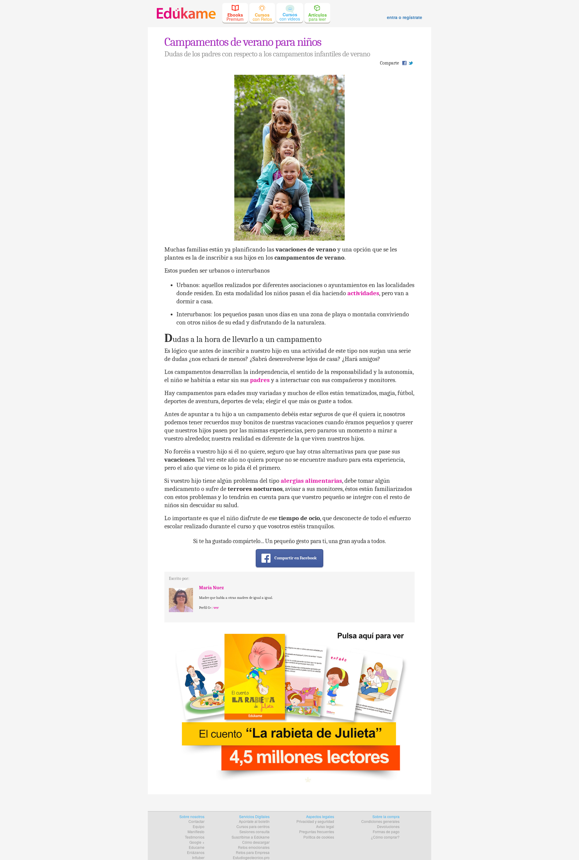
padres (260, 380)
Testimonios (194, 836)
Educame (196, 847)
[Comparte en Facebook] (404, 63)
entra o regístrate (404, 17)
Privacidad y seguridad (315, 821)
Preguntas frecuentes (316, 831)
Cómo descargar (256, 842)
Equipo (198, 826)
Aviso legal (325, 826)
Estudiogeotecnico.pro (251, 857)
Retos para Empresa (253, 852)
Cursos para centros (253, 826)
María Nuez (211, 587)
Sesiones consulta (254, 831)
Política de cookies (318, 836)
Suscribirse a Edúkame (251, 836)
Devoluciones (388, 826)
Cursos (262, 17)
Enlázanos (195, 852)
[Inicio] (186, 12)
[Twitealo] (410, 63)
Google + (196, 842)
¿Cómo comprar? (385, 836)
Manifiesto (196, 831)
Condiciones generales (380, 821)
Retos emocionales (254, 847)
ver (216, 607)
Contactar (196, 821)
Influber (198, 857)
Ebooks (235, 17)
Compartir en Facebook (295, 558)
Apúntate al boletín (254, 821)
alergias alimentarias (311, 480)
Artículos (317, 17)
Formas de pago (386, 831)
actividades (363, 293)
